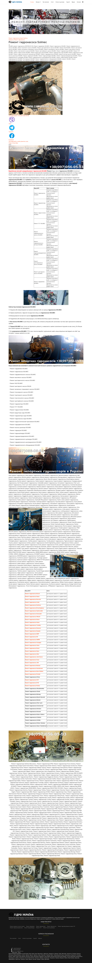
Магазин (38, 2)
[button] (11, 22)
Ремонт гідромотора (40, 926)
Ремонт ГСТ (39, 927)
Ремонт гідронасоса (51, 926)
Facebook (11, 139)
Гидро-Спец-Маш (13, 143)
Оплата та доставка (60, 2)
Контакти (79, 2)
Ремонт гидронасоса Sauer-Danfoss (18, 38)
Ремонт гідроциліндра (29, 927)
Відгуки (73, 2)
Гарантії (68, 2)
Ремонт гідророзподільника (16, 927)
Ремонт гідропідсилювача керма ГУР (66, 926)
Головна (32, 2)
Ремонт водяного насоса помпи (17, 926)
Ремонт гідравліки (30, 926)
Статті (52, 2)
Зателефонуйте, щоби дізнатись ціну (18, 141)
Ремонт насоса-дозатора (49, 927)
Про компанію (46, 2)
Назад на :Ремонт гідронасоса (17, 39)
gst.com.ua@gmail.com (18, 951)
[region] (46, 21)
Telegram (11, 131)
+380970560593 (17, 948)
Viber (10, 123)
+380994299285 (16, 949)
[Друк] (46, 44)
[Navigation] (82, 2)
